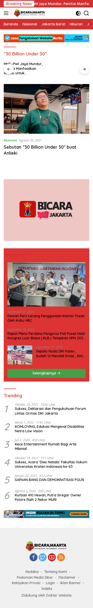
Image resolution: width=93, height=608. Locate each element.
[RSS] (61, 557)
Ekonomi (10, 140)
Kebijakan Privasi (26, 583)
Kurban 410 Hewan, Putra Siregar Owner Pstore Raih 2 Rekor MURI (48, 497)
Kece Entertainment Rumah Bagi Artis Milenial (46, 446)
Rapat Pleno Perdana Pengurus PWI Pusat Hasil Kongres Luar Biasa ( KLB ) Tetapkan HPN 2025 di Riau (46, 335)
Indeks (47, 588)
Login (50, 583)
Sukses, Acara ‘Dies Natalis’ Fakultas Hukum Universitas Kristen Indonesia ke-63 (51, 464)
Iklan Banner (70, 583)
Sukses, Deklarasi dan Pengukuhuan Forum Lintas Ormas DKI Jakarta (50, 410)
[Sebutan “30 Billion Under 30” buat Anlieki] (46, 109)
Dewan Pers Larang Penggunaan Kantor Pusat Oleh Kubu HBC (45, 318)
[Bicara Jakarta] (29, 13)
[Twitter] (43, 557)
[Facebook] (33, 557)
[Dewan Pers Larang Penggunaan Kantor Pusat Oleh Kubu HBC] (46, 284)
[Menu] (7, 13)
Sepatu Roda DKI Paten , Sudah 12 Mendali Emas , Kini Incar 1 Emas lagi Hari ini (59, 353)
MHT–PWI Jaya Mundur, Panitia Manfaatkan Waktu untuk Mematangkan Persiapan (23, 68)
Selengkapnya (44, 373)
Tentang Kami (55, 571)
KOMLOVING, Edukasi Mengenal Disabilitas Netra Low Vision (49, 428)
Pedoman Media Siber (35, 577)
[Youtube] (52, 557)
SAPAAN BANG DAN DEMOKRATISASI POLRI (49, 480)
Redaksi (32, 571)
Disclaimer (67, 577)
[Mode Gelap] (78, 13)
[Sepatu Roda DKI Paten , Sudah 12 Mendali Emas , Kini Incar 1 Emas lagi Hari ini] (19, 355)
